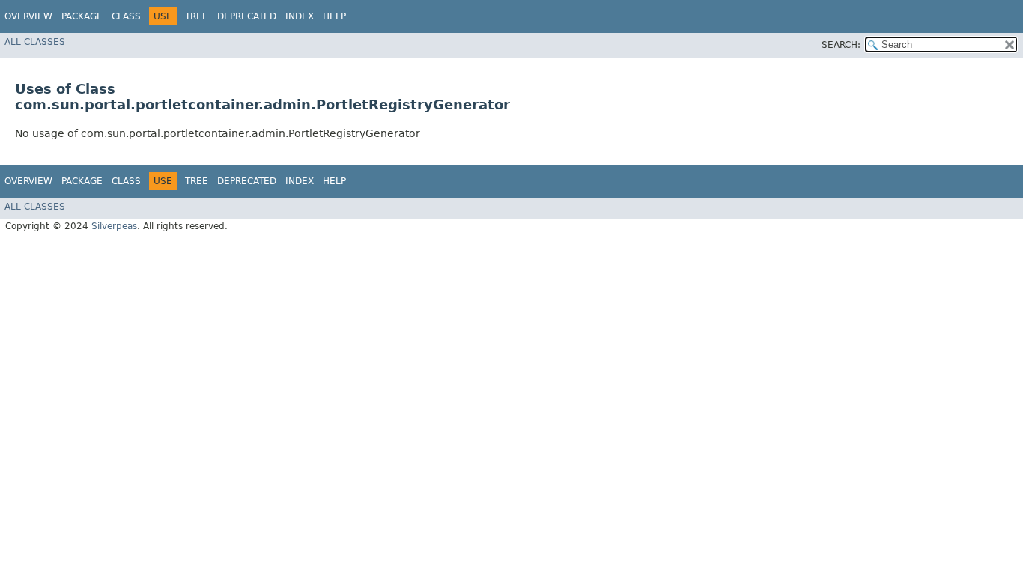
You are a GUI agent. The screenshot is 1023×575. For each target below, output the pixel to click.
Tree (196, 16)
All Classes (34, 42)
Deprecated (246, 16)
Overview (28, 16)
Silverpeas (114, 226)
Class (126, 16)
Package (82, 16)
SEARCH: (841, 45)
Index (299, 16)
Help (334, 16)
